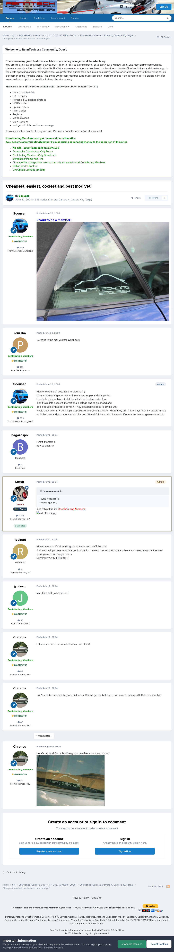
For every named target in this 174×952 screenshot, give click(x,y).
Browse (10, 18)
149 (21, 367)
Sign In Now (125, 851)
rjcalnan (19, 539)
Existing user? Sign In (139, 7)
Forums (7, 26)
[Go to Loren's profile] (20, 493)
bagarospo (19, 435)
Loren (19, 481)
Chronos (19, 637)
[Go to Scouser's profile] (9, 197)
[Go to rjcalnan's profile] (20, 551)
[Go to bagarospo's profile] (20, 447)
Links (110, 26)
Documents (61, 26)
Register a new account (49, 851)
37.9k (21, 515)
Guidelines (39, 18)
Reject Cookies (159, 944)
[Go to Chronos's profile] (20, 649)
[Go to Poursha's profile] (20, 345)
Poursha (19, 333)
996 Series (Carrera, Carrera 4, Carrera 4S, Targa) (63, 199)
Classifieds (81, 26)
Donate (75, 18)
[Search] (167, 18)
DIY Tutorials (24, 26)
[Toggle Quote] (41, 491)
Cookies (96, 897)
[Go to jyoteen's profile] (20, 598)
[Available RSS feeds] (167, 886)
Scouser (19, 213)
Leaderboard (58, 18)
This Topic (154, 18)
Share (137, 197)
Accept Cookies (133, 944)
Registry (97, 26)
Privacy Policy (81, 897)
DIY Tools (42, 26)
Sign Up (164, 6)
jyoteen (19, 586)
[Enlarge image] (103, 271)
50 (21, 620)
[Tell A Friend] (121, 6)
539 (21, 247)
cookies (25, 944)
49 (21, 671)
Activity (24, 18)
